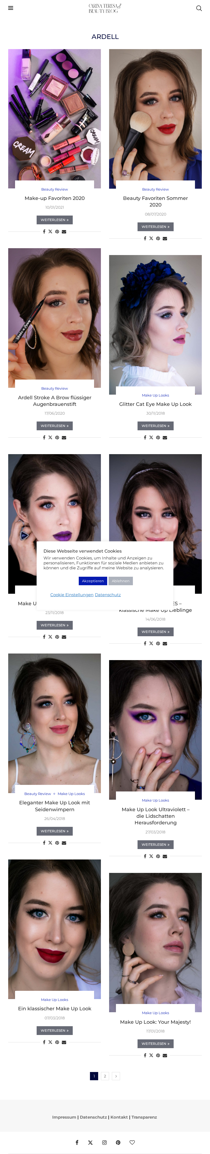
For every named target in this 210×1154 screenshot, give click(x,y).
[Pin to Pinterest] (57, 231)
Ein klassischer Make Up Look (54, 1009)
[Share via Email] (64, 231)
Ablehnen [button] (121, 581)
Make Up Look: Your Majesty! (155, 1022)
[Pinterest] (118, 1142)
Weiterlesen (53, 220)
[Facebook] (76, 1142)
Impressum (64, 1117)
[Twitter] (90, 1142)
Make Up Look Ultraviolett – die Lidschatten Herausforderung (155, 816)
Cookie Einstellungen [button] (72, 594)
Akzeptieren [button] (93, 581)
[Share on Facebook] (44, 231)
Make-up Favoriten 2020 (55, 198)
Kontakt (119, 1117)
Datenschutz (93, 1117)
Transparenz (144, 1117)
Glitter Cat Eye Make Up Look (155, 404)
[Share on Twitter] (50, 231)
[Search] (199, 8)
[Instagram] (104, 1142)
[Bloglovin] (132, 1142)
